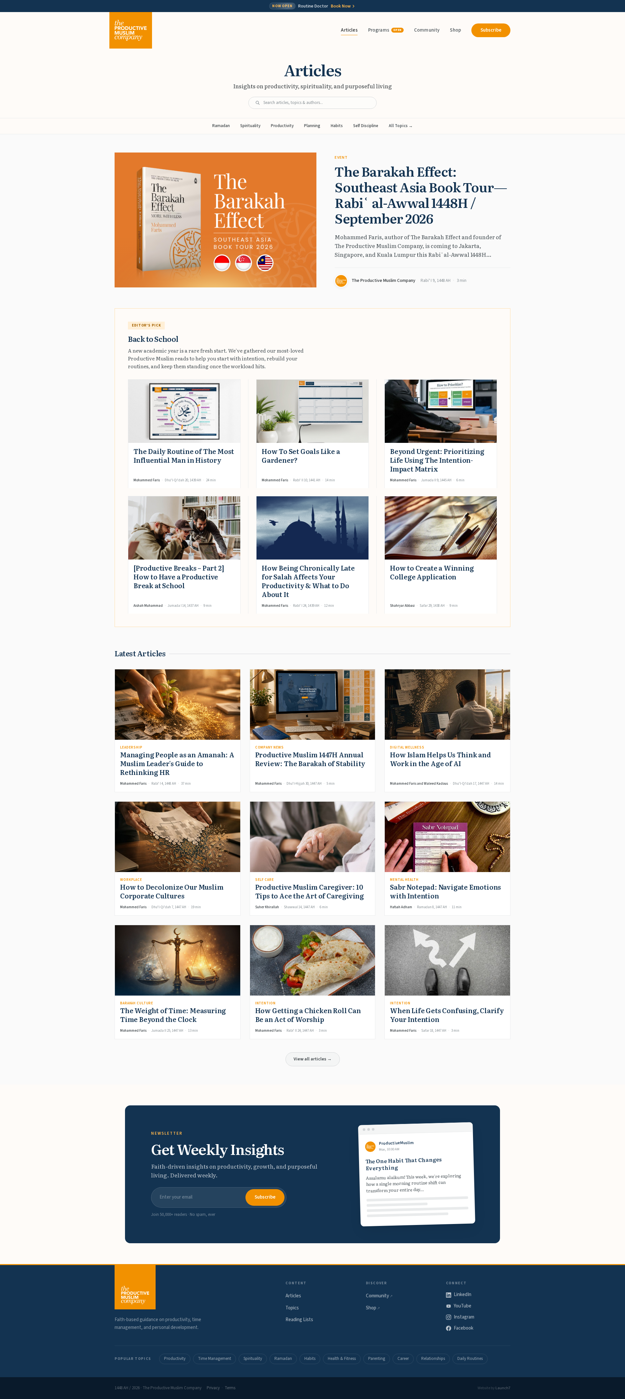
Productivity (282, 126)
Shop (455, 30)
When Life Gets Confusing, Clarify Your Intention (447, 1014)
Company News (269, 747)
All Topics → (401, 126)
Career (403, 1359)
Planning (312, 126)
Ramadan (221, 126)
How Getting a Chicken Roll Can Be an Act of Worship (308, 1014)
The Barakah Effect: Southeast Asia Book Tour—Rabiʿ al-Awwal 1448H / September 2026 (421, 194)
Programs (385, 30)
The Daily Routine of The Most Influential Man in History (183, 455)
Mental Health (404, 880)
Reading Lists (299, 1319)
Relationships (433, 1359)
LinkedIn (462, 1294)
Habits (337, 126)
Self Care (264, 880)
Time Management (214, 1359)
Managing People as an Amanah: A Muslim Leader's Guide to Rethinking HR (177, 763)
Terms (230, 1388)
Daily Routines (470, 1359)
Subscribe (490, 30)
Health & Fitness (342, 1359)
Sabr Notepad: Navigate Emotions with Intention (445, 891)
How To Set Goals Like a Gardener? (301, 455)
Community (426, 30)
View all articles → (313, 1059)
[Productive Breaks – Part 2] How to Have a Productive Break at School (178, 576)
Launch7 (502, 1388)
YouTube (462, 1306)
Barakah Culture (136, 1003)
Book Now (341, 6)
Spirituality (250, 126)
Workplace (131, 880)
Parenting (376, 1359)
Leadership (131, 747)
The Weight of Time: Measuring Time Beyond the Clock (173, 1014)
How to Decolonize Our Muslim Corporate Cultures (171, 891)
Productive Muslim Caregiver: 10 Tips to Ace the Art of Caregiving (309, 891)
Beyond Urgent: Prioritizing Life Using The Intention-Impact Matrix (437, 460)
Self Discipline (365, 126)
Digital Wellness (407, 747)
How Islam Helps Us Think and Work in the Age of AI (440, 759)
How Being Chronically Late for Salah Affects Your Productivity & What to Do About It (308, 581)
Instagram (464, 1317)
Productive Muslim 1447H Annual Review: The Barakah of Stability (310, 759)
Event (341, 157)
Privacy (213, 1388)
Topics (292, 1307)
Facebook (463, 1328)
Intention (265, 1003)
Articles (349, 30)
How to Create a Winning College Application (432, 572)
